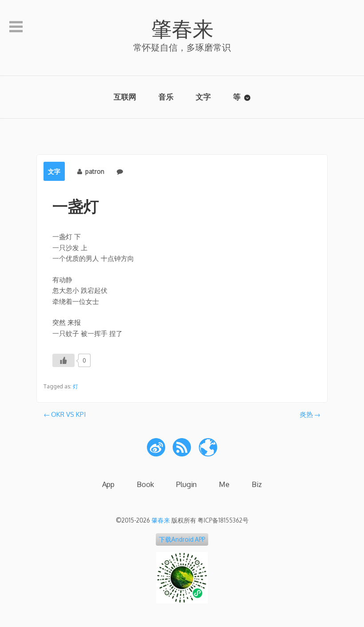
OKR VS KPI (68, 414)
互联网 (125, 96)
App (108, 484)
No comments (146, 171)
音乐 (166, 96)
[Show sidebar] (16, 27)
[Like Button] (63, 360)
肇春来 (182, 28)
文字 (203, 96)
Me (224, 484)
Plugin (186, 484)
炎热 (306, 414)
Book (145, 484)
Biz (257, 484)
